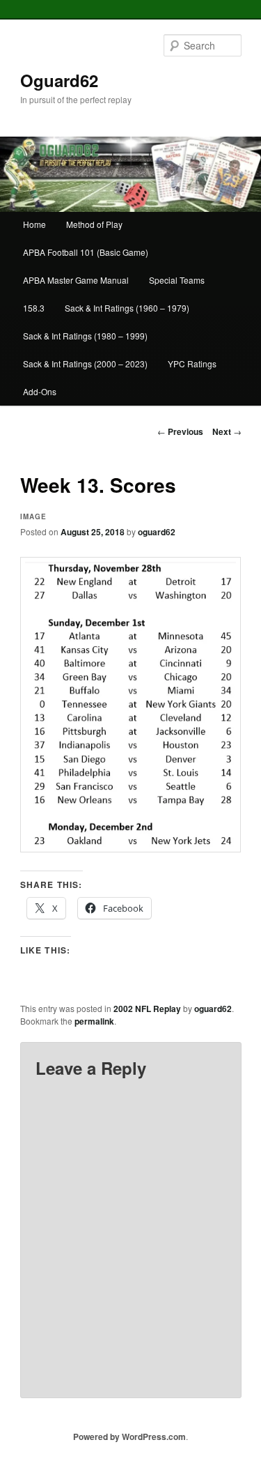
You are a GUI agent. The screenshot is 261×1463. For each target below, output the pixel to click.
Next (227, 431)
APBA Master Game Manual (76, 280)
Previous (180, 431)
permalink (94, 1021)
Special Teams (177, 280)
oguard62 (156, 532)
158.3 (34, 308)
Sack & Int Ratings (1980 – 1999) (85, 336)
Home (34, 224)
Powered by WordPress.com (129, 1436)
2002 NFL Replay (147, 1008)
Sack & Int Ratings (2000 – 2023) (85, 363)
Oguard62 (59, 80)
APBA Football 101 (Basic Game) (85, 252)
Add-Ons (39, 391)
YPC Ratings (192, 363)
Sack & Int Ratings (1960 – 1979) (127, 308)
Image (33, 516)
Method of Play (94, 224)
